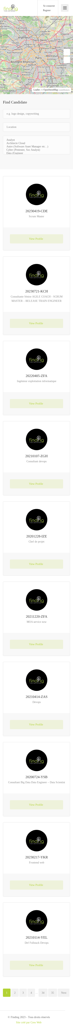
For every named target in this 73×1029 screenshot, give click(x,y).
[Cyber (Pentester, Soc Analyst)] (36, 150)
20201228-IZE (36, 536)
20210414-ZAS (36, 697)
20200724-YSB (36, 777)
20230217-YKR (36, 857)
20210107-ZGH (36, 456)
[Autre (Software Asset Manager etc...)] (36, 146)
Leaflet (36, 89)
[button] (66, 52)
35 (52, 992)
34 (43, 992)
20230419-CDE (37, 211)
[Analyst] (36, 140)
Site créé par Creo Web (28, 1022)
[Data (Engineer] (36, 153)
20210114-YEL (36, 937)
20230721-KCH (36, 291)
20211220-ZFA (36, 616)
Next (63, 992)
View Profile (36, 238)
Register (46, 10)
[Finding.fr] (11, 6)
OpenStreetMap (50, 89)
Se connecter (49, 5)
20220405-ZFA (36, 376)
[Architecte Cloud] (36, 143)
